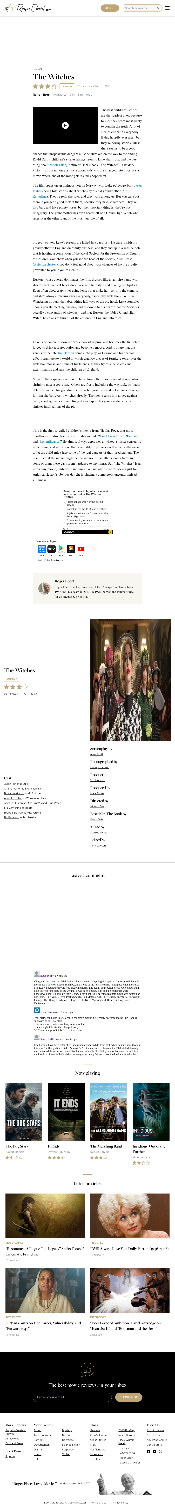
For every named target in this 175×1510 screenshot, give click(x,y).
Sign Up (10, 1456)
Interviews (96, 1454)
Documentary (42, 1444)
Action (37, 1430)
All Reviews (12, 1438)
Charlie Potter (12, 788)
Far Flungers (97, 1449)
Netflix (66, 1435)
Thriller (66, 1454)
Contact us (153, 1435)
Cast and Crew (14, 1443)
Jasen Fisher (11, 783)
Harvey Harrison (99, 767)
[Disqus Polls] (87, 927)
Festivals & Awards (129, 1462)
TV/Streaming (126, 1453)
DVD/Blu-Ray (126, 1430)
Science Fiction (71, 1444)
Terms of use (98, 1502)
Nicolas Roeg (58, 164)
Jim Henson (66, 352)
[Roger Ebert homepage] (28, 8)
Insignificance (50, 441)
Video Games (126, 1435)
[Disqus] (87, 1013)
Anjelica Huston (45, 264)
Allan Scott (96, 754)
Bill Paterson (11, 817)
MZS (93, 1444)
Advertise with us (157, 1440)
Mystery (67, 1430)
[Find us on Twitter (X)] (160, 1451)
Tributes (95, 1459)
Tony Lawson (98, 845)
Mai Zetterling (12, 807)
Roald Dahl (96, 819)
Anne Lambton (13, 798)
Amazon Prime (43, 1435)
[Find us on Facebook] (148, 1451)
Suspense (68, 1449)
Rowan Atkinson (14, 793)
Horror (37, 1454)
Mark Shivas (97, 793)
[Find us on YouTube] (154, 1451)
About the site (155, 1430)
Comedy (67, 86)
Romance (68, 1440)
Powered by (43, 560)
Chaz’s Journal (98, 1435)
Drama (38, 1449)
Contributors (154, 1444)
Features (123, 1448)
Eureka (132, 436)
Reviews (37, 69)
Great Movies (98, 1440)
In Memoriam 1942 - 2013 (74, 1483)
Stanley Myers (98, 832)
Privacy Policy (120, 1502)
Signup (109, 8)
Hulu (36, 1459)
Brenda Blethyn (13, 812)
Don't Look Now (111, 436)
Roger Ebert (41, 94)
